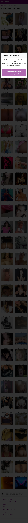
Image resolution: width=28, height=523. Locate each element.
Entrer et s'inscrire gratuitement (14, 73)
